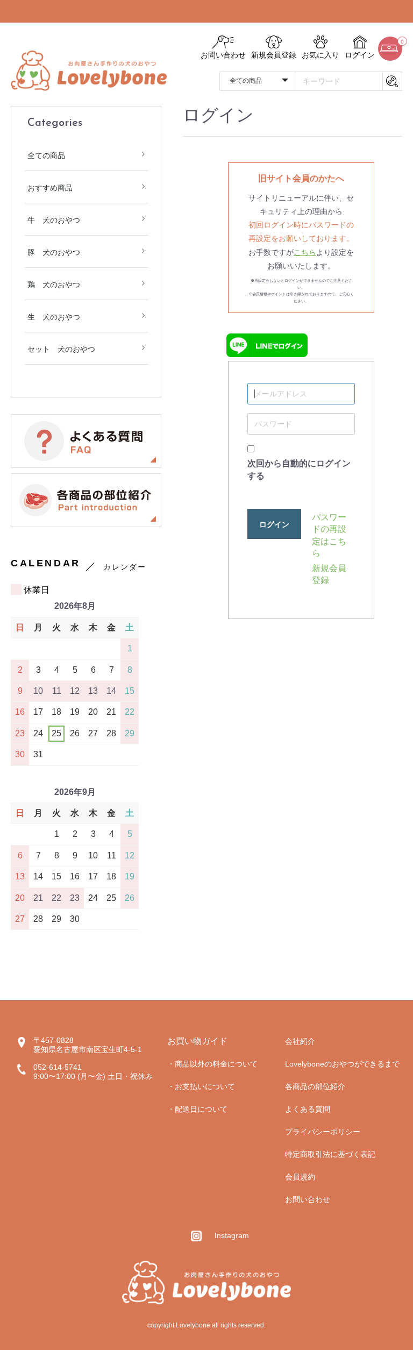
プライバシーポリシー (322, 1131)
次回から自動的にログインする (299, 469)
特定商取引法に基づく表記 (330, 1154)
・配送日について (197, 1109)
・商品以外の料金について (212, 1064)
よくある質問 (307, 1109)
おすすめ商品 (50, 187)
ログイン (274, 524)
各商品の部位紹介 (315, 1086)
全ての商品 (46, 155)
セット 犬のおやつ (61, 349)
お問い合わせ (307, 1199)
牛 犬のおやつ (53, 220)
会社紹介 (300, 1041)
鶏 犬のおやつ (53, 284)
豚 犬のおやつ (53, 252)
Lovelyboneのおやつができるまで (342, 1064)
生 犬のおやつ (53, 316)
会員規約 (300, 1177)
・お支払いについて (201, 1086)
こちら (305, 252)
